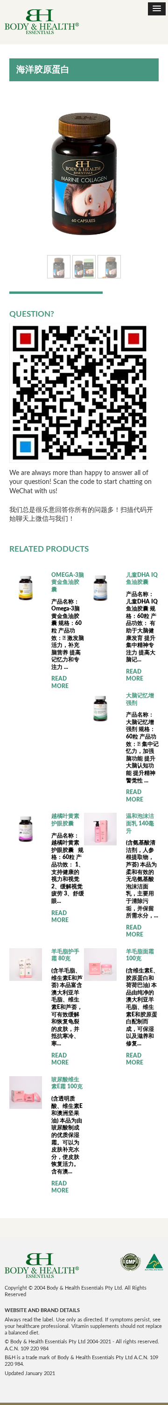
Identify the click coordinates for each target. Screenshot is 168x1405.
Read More (60, 682)
